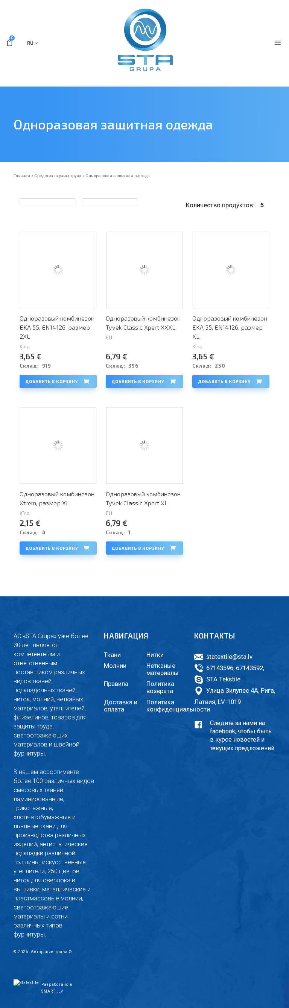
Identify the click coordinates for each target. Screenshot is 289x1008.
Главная (22, 175)
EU (109, 337)
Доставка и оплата (120, 705)
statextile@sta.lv (229, 656)
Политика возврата (160, 687)
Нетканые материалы (162, 669)
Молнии (115, 665)
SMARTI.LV (52, 991)
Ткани (112, 654)
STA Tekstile (223, 679)
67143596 (219, 668)
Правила (116, 683)
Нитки (155, 654)
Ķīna (25, 346)
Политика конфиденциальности (178, 705)
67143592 (249, 668)
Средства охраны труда (57, 175)
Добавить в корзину (51, 381)
